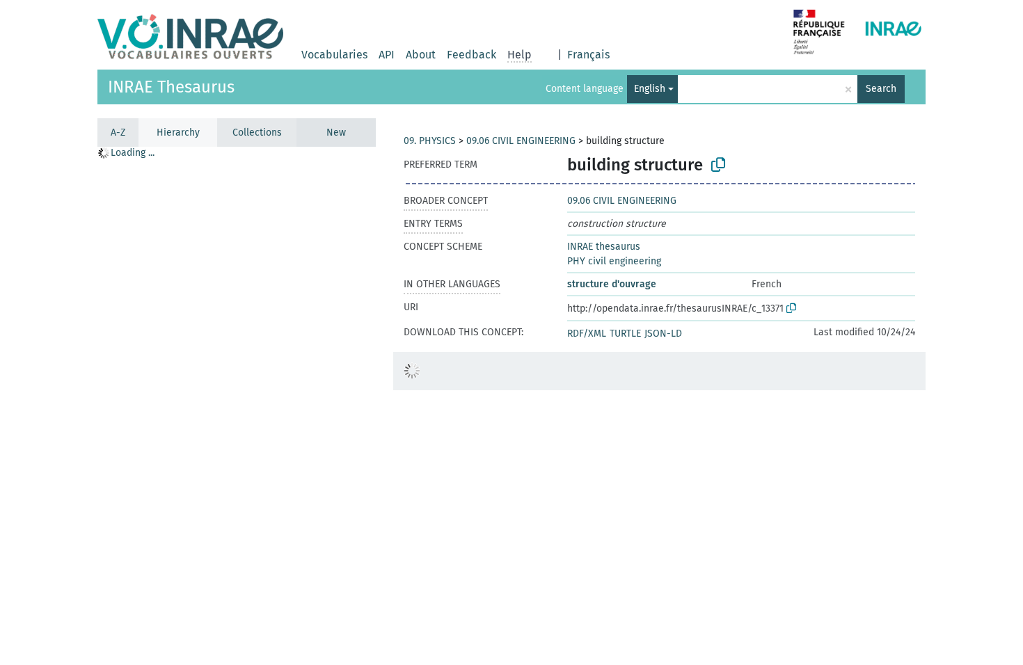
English (649, 89)
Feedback (471, 54)
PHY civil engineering (614, 261)
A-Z (118, 132)
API (387, 54)
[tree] (236, 405)
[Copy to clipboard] (718, 164)
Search (881, 89)
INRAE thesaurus (603, 247)
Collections (257, 132)
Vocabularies (334, 54)
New (336, 132)
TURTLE (625, 333)
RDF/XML (586, 333)
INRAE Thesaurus (171, 87)
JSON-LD (663, 333)
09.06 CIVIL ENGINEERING (521, 141)
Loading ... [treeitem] (132, 153)
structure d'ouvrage (611, 284)
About (421, 54)
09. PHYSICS (430, 141)
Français (588, 54)
